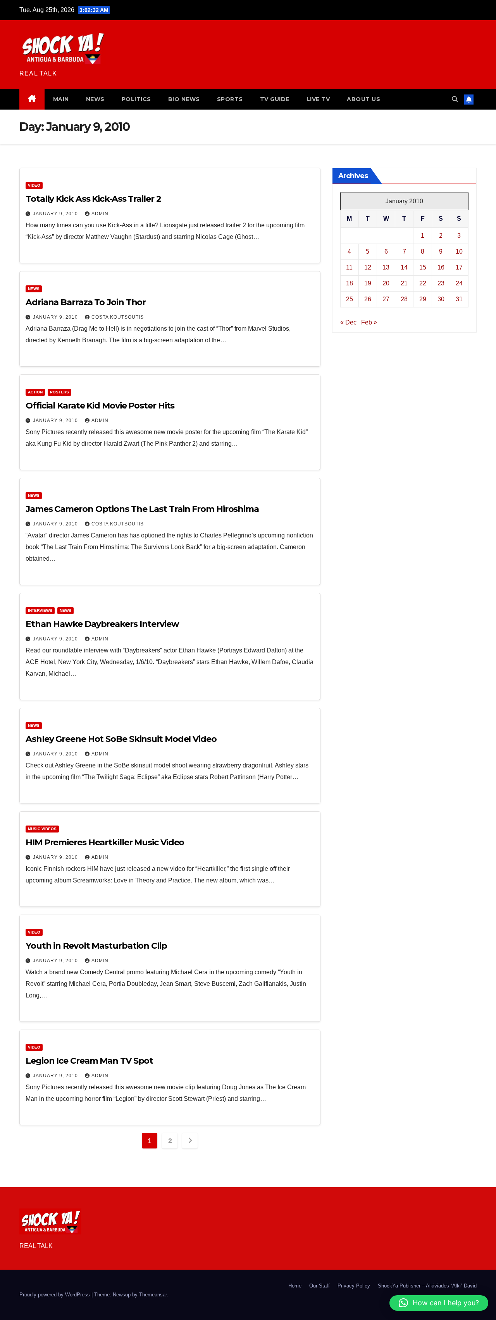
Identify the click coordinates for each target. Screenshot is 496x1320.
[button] (455, 99)
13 (385, 267)
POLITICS (136, 99)
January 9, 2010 (56, 213)
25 (349, 298)
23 (440, 283)
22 (422, 283)
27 (385, 298)
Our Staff (319, 1286)
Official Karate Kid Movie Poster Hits (100, 405)
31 (459, 298)
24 (459, 283)
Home (294, 1286)
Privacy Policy (354, 1286)
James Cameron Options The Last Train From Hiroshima (142, 509)
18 (349, 283)
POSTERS (59, 392)
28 (404, 298)
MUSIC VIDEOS (42, 829)
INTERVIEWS (40, 610)
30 (440, 298)
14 (404, 267)
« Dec (348, 322)
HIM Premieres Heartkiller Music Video (105, 842)
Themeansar (153, 1295)
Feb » (369, 322)
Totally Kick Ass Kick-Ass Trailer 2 (93, 199)
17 (459, 267)
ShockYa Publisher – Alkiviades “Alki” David (427, 1286)
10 (459, 251)
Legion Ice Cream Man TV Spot (89, 1061)
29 (422, 298)
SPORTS (230, 99)
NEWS (95, 99)
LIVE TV (318, 99)
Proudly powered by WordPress (55, 1295)
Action (35, 392)
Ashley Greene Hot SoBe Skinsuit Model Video (121, 739)
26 (367, 298)
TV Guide (274, 99)
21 (404, 283)
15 (422, 267)
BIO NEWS (184, 99)
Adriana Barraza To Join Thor (86, 302)
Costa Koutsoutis (117, 317)
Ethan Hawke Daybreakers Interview (102, 624)
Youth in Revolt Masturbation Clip (96, 946)
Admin (99, 213)
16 (440, 267)
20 (385, 283)
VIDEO (34, 185)
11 (349, 267)
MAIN (61, 99)
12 (367, 267)
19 (367, 283)
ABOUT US (363, 99)
